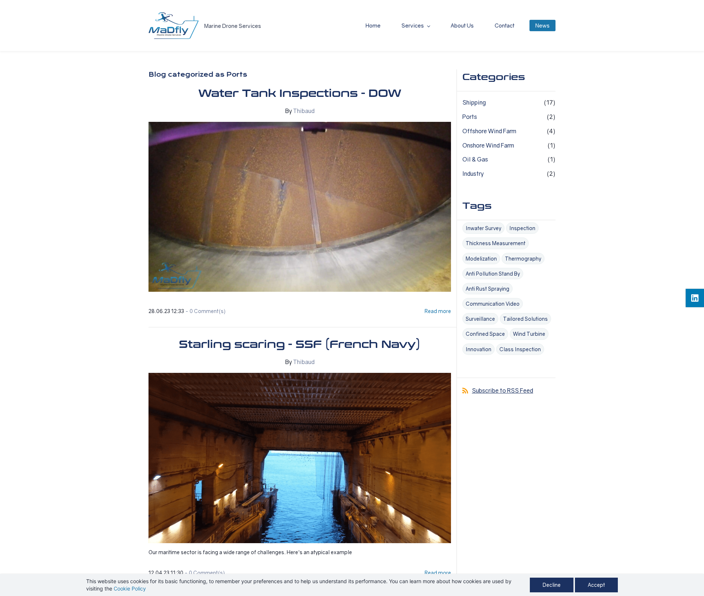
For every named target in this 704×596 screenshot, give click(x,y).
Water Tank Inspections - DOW (299, 93)
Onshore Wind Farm (488, 145)
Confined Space (485, 334)
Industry (473, 173)
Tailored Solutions (525, 319)
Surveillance (480, 319)
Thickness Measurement (495, 243)
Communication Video (493, 304)
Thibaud (304, 111)
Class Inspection (520, 349)
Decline (552, 585)
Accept (596, 585)
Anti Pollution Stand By (493, 273)
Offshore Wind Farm (489, 131)
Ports (469, 116)
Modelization (481, 258)
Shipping (474, 102)
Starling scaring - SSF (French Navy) (300, 344)
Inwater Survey (483, 228)
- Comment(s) (205, 311)
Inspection (522, 228)
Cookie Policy (130, 588)
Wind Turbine (529, 334)
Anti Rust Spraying (487, 289)
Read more (438, 311)
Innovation (478, 349)
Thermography (523, 258)
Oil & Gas (475, 159)
